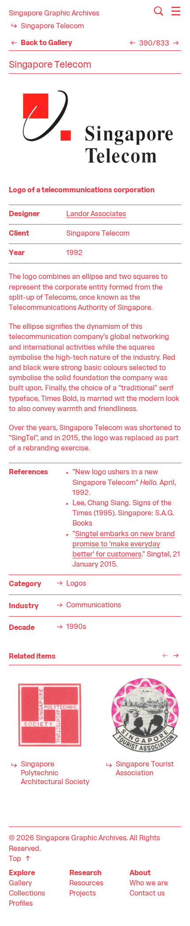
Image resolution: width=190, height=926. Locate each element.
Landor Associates (96, 214)
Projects (82, 894)
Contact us (147, 894)
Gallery (20, 883)
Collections (27, 894)
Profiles (21, 904)
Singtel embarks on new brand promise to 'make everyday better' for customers (123, 544)
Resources (86, 883)
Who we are (148, 883)
